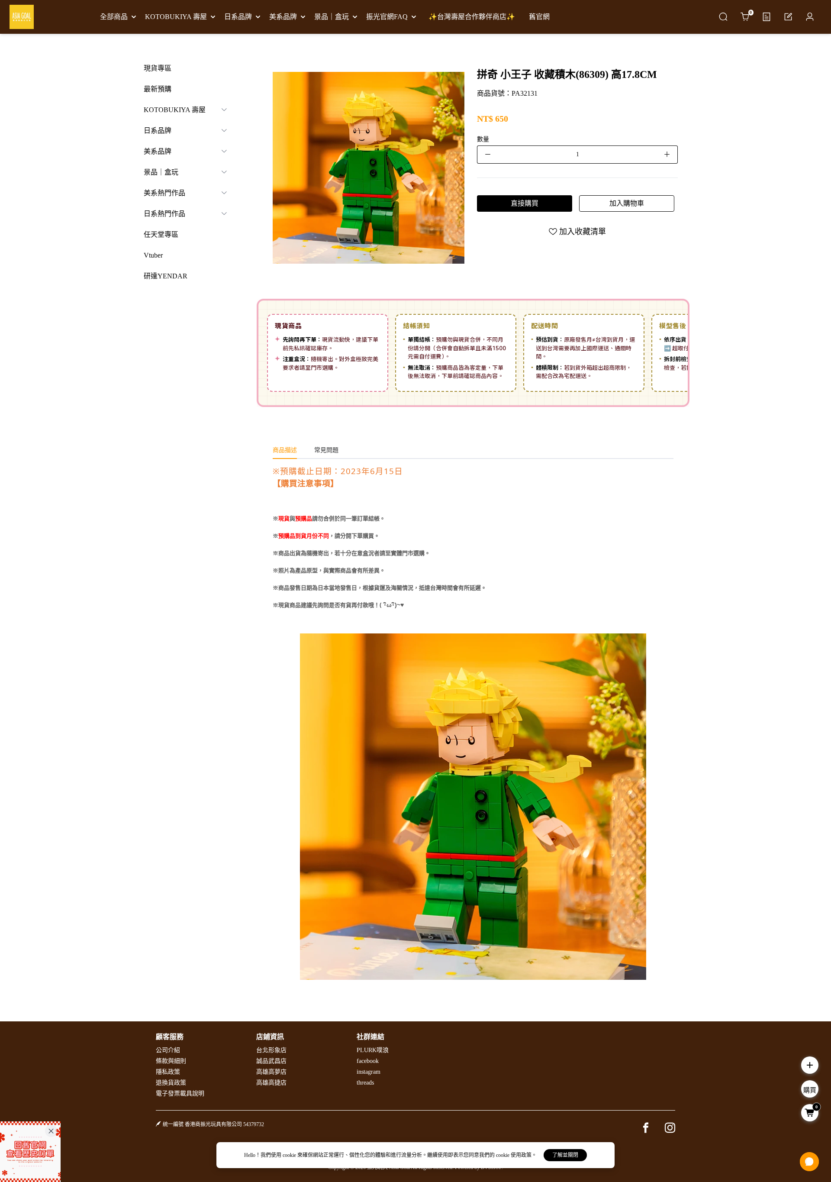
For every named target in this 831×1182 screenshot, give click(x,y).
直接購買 (524, 203)
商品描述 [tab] (285, 450)
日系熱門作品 (164, 213)
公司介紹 (168, 1050)
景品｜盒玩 (161, 172)
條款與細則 (171, 1061)
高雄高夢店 (271, 1072)
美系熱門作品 (164, 193)
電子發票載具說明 (180, 1093)
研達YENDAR (165, 276)
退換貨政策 (171, 1082)
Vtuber (153, 255)
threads (365, 1082)
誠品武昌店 (271, 1061)
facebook (368, 1061)
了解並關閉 (565, 1155)
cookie (290, 1155)
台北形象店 (271, 1050)
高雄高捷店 (271, 1082)
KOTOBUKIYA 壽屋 (175, 109)
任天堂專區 (161, 234)
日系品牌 (157, 130)
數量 (483, 139)
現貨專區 (157, 68)
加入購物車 (626, 203)
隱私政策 (168, 1072)
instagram (368, 1072)
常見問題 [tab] (326, 450)
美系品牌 (157, 151)
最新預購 (157, 89)
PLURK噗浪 (373, 1050)
